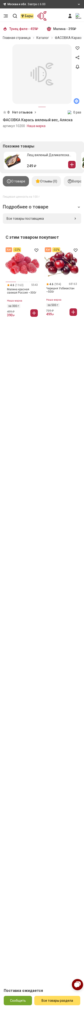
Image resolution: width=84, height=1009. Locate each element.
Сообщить (18, 1000)
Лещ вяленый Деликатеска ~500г (48, 155)
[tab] (16, 181)
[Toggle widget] (77, 984)
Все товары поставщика (25, 218)
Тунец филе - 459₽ (23, 29)
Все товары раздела (57, 1000)
